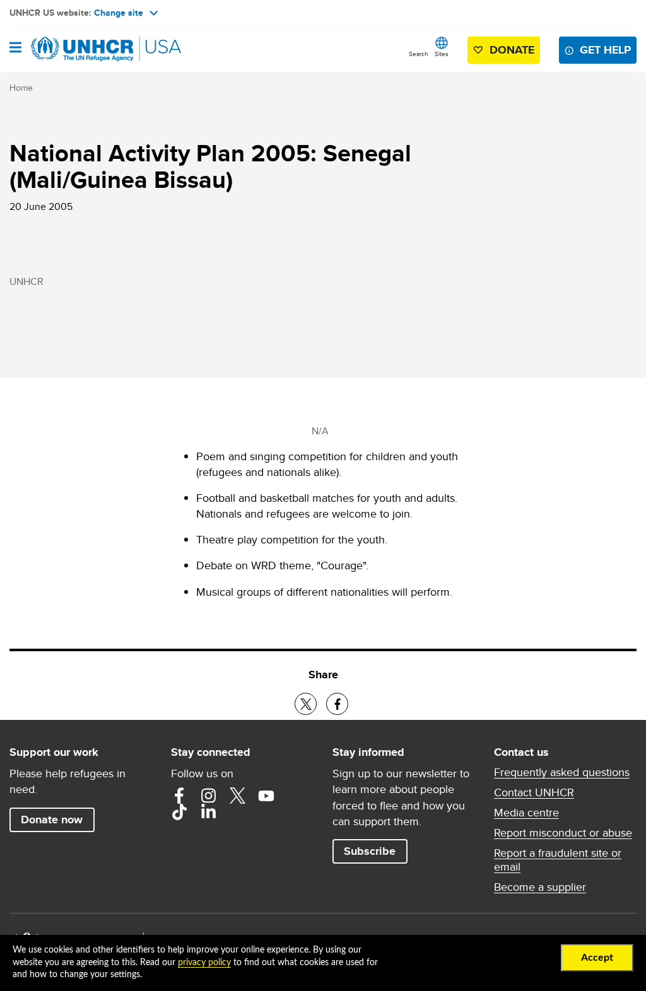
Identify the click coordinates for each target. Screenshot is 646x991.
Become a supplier (540, 887)
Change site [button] (118, 12)
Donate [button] (512, 50)
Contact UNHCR (534, 792)
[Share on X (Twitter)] (306, 704)
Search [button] (418, 53)
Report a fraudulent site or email (557, 860)
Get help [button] (605, 50)
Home (21, 87)
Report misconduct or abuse (563, 833)
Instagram (208, 795)
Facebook (179, 795)
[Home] (74, 49)
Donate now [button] (52, 819)
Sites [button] (442, 53)
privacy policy (204, 962)
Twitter (237, 795)
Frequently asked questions (562, 772)
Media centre (526, 813)
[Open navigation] (15, 48)
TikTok (179, 812)
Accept (597, 958)
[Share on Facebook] (337, 704)
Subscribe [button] (370, 851)
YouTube (266, 795)
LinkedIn (208, 812)
